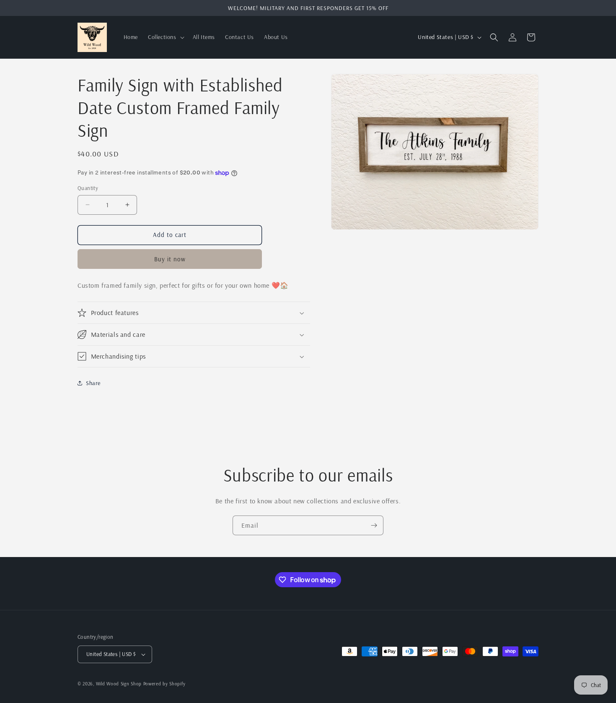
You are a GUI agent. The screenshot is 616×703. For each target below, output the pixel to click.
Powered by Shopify (164, 684)
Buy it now (170, 259)
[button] (165, 37)
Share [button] (93, 383)
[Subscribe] (374, 525)
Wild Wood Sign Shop (119, 684)
